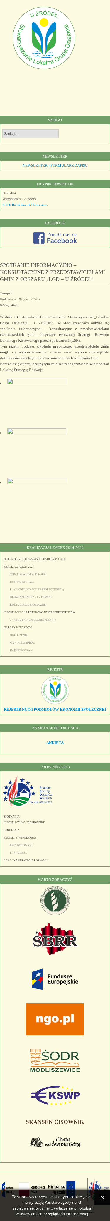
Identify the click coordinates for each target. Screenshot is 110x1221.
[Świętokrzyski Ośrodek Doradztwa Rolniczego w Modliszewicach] (55, 1071)
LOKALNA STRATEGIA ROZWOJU (26, 860)
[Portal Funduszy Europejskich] (55, 988)
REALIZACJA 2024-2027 (19, 566)
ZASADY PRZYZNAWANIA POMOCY (33, 620)
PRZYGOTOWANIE (22, 845)
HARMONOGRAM (21, 650)
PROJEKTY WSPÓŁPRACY (20, 837)
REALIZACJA (18, 852)
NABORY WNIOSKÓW (18, 627)
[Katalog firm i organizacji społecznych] (55, 703)
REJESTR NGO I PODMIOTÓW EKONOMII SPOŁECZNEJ (55, 709)
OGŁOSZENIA (19, 635)
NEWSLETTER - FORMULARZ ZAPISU (55, 165)
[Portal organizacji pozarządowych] (55, 1034)
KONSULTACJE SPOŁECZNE (28, 604)
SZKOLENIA (12, 830)
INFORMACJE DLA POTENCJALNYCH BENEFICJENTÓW (39, 612)
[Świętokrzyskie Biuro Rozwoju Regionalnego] (55, 954)
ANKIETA (55, 743)
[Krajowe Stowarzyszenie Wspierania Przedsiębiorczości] (55, 1104)
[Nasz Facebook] (55, 242)
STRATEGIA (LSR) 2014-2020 (28, 574)
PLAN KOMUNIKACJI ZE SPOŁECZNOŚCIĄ (37, 589)
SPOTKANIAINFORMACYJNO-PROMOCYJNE (24, 819)
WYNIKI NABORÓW (22, 642)
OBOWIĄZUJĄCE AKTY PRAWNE (31, 597)
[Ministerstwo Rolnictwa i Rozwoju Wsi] (55, 914)
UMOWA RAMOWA (22, 582)
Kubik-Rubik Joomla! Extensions (25, 205)
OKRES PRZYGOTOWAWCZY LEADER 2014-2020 (35, 559)
